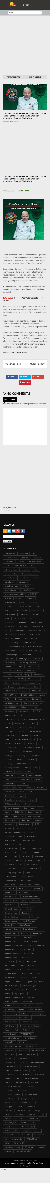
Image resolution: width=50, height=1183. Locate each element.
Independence (25, 824)
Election (21, 731)
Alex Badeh (27, 590)
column (22, 687)
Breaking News (25, 659)
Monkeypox (23, 893)
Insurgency (32, 828)
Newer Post (14, 363)
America (8, 598)
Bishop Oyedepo (11, 655)
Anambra (30, 598)
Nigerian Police (26, 949)
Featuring (8, 763)
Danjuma (35, 699)
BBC (6, 630)
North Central (33, 969)
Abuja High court (20, 566)
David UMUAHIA (10, 707)
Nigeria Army (26, 913)
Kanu (20, 864)
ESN (34, 739)
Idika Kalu (19, 812)
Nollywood (9, 969)
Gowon (21, 792)
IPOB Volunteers (29, 840)
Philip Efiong (9, 1010)
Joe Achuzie (26, 856)
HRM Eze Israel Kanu (12, 804)
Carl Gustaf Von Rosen (13, 671)
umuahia (24, 1123)
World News (29, 1147)
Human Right (29, 804)
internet (34, 832)
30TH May (24, 554)
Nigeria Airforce (11, 913)
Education (20, 727)
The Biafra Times (31, 1160)
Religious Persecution (13, 1046)
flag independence (12, 768)
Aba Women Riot (11, 558)
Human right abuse (12, 808)
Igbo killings (18, 816)
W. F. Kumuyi (39, 1135)
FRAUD (35, 768)
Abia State (9, 562)
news (24, 901)
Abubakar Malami (35, 562)
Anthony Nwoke (11, 602)
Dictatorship (23, 711)
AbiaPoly (21, 562)
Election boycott (35, 731)
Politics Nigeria (38, 1014)
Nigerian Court (28, 937)
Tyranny (7, 1119)
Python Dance (28, 1030)
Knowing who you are (13, 873)
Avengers (22, 622)
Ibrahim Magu (29, 808)
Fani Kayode (9, 756)
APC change (33, 602)
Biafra (22, 634)
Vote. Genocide (24, 1135)
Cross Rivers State (28, 695)
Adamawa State (11, 570)
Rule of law (31, 1054)
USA (16, 1131)
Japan (24, 852)
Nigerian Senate (11, 957)
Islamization (36, 848)
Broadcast (8, 667)
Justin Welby (9, 864)
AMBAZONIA (32, 594)
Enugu (7, 739)
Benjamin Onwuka (35, 630)
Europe (7, 743)
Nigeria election (11, 921)
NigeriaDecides (11, 933)
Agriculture (23, 578)
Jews (6, 856)
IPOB (20, 836)
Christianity (38, 675)
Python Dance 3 (10, 1034)
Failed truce (27, 751)
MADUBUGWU (26, 881)
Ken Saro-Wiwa (10, 869)
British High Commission (29, 663)
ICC (40, 808)
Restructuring (31, 1046)
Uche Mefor (33, 1119)
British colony (10, 663)
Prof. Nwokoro (10, 1026)
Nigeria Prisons (29, 929)
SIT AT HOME (25, 1074)
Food (26, 768)
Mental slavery (25, 885)
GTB (30, 792)
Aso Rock (36, 614)
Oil (42, 986)
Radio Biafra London (12, 1038)
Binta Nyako (34, 651)
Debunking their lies (29, 707)
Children (8, 675)
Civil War (20, 679)
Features (31, 760)
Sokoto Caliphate (31, 1078)
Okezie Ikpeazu (21, 990)
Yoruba (41, 1147)
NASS (7, 901)
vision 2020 (9, 1135)
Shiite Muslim (10, 1074)
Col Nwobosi (9, 687)
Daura (26, 703)
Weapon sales (17, 1139)
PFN (37, 1006)
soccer (17, 1078)
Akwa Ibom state (11, 586)
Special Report (10, 1099)
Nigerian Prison (29, 953)
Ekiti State (9, 731)
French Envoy (9, 776)
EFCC (30, 727)
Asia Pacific (23, 614)
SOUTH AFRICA (20, 1082)
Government (9, 792)
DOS (21, 715)
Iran (20, 844)
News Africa (35, 901)
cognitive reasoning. (32, 683)
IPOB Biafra (31, 836)
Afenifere (25, 570)
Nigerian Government (31, 941)
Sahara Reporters (23, 1058)
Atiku (7, 618)
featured (19, 760)
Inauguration (9, 824)
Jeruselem (35, 852)
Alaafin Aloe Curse (11, 590)
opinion (31, 998)
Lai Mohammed (10, 877)
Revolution (9, 1050)
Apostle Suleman (24, 606)
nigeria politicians (12, 929)
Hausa (21, 796)
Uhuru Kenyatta (10, 1123)
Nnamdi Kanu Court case (14, 965)
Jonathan (8, 860)
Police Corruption (35, 1010)
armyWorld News (20, 610)
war (6, 1139)
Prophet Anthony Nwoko (29, 1026)
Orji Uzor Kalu (27, 1002)
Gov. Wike (41, 788)
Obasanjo (23, 977)
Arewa (7, 610)
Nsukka (39, 973)
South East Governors (13, 1086)
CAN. (38, 667)
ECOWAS (32, 723)
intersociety (9, 836)
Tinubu (7, 1115)
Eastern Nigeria (10, 719)
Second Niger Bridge (36, 1062)
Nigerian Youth (27, 957)
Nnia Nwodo (32, 965)
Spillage (24, 1099)
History (31, 800)
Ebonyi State (19, 723)
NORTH (20, 969)
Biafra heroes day (11, 643)
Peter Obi (27, 1006)
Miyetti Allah (9, 893)
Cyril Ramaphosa (21, 699)
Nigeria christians (11, 917)
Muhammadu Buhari (30, 897)
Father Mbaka (35, 756)
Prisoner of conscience (30, 1022)
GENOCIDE (23, 784)
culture (42, 695)
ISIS (24, 848)
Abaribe (25, 558)
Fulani (21, 776)
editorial (8, 727)
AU (31, 618)
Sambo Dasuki (10, 1062)
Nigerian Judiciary (37, 945)
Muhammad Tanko (11, 897)
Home (6, 1163)
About (13, 1163)
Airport (35, 578)
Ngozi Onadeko (11, 905)
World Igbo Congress (13, 1147)
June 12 (39, 860)
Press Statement (11, 1022)
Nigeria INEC (9, 925)
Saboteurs (8, 1058)
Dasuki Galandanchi (12, 703)
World (7, 1143)
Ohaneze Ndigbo (29, 986)
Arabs (38, 606)
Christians (8, 679)
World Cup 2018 (19, 1143)
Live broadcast (10, 881)
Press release (24, 1018)
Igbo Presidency (34, 816)
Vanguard (26, 1131)
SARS (22, 1062)
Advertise (21, 1163)
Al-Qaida (26, 586)
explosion (18, 743)
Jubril (30, 860)
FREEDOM (8, 772)
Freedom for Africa (24, 772)
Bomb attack (9, 659)
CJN (29, 679)
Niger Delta (25, 905)
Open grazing (20, 994)
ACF (32, 566)
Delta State (9, 711)
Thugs (37, 1111)
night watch (9, 961)
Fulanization (25, 780)
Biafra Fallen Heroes (12, 638)
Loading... (6, 510)
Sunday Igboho (27, 1103)
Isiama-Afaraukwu (11, 848)
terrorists (31, 1107)
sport (34, 1099)
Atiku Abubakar (19, 618)
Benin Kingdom (18, 630)
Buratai (29, 667)
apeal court (9, 606)
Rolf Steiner (9, 1054)
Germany (29, 788)
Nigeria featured (28, 921)
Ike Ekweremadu (11, 820)
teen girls (8, 1107)
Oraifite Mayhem (11, 1002)
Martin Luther (10, 885)
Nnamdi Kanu (31, 961)
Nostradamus (27, 973)
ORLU (39, 1002)
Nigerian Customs (11, 941)
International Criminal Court (15, 832)
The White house (23, 1111)
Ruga (20, 1054)
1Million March (10, 554)
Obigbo (7, 982)
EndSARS (36, 735)
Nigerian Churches (11, 937)
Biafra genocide (31, 638)
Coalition (16, 683)
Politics (24, 1014)
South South (30, 1086)
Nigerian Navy (10, 949)
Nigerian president (12, 953)
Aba (33, 554)
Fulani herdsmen (34, 776)
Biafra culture (35, 634)
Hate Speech (9, 796)
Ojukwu (7, 990)
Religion (22, 1042)
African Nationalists (29, 574)
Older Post (36, 363)
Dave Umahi (37, 703)
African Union (10, 578)
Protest (7, 1030)
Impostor (38, 820)
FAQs (29, 1163)
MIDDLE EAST (23, 889)
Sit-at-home (39, 1074)
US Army (8, 1131)
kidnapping (34, 869)
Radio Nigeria (30, 1038)
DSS (29, 715)
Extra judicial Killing (12, 747)
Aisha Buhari (9, 582)
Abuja (7, 566)
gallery (37, 780)
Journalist (19, 860)
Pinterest (26, 382)
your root (8, 1151)
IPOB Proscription (11, 840)
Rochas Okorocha (38, 1050)
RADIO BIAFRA (26, 1034)
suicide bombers (11, 1103)
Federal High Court (24, 763)
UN (33, 1123)
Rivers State (22, 1050)
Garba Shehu (9, 784)
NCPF (15, 901)
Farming (22, 756)
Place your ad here (10, 507)
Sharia (7, 1070)
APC (22, 602)
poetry (21, 1010)
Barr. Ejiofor (23, 626)
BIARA (22, 651)
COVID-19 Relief (38, 691)
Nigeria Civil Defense (31, 917)
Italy (15, 852)
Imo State (26, 820)
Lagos (28, 873)
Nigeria (29, 909)
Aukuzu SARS (9, 622)
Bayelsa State (38, 626)
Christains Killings (22, 675)
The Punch (8, 1111)
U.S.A (22, 1119)
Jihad (15, 856)
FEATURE (8, 760)
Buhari (19, 667)
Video (37, 1131)
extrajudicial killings (33, 747)
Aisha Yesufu (23, 582)
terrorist (20, 1107)
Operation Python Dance (14, 998)
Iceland (7, 812)
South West (9, 1090)
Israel (7, 852)
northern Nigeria (11, 973)
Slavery (7, 1078)
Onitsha (8, 994)
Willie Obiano (32, 1139)
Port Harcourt (10, 1018)
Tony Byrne (19, 1115)
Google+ (38, 376)
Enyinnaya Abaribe (21, 739)
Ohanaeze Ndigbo (11, 986)
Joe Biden (39, 856)
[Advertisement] (25, 45)
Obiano (34, 977)
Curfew (7, 699)
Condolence (34, 687)
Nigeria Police (24, 925)
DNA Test (36, 711)
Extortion (30, 743)
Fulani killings (10, 780)
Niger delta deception (13, 909)
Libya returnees (27, 877)
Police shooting (11, 1014)
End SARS (24, 735)
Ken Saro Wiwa (32, 864)
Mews (37, 885)
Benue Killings (10, 634)
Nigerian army (38, 933)
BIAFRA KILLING (29, 643)
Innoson (8, 828)
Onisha (34, 990)
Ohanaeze (40, 982)
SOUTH (7, 1082)
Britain (38, 659)
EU (41, 739)
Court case (23, 691)
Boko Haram (26, 655)
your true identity (23, 1151)
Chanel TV (30, 671)
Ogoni (29, 982)
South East (35, 1082)
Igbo (6, 816)
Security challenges (30, 1066)
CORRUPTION (10, 691)
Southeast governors (13, 1094)
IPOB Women (9, 844)
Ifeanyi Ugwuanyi (34, 812)
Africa (36, 570)
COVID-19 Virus (10, 695)
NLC (19, 961)
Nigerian (24, 933)
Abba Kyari (37, 558)
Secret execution (11, 1066)
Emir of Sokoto (10, 735)
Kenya (23, 869)
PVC (16, 1030)
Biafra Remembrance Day (14, 646)
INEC (37, 824)
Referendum (9, 1042)
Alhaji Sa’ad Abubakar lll (14, 594)
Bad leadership (36, 622)
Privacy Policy (38, 1163)
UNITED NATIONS (28, 1127)
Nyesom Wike (10, 977)
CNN (6, 683)
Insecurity (19, 828)
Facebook (13, 376)
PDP (17, 1006)
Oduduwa (18, 982)
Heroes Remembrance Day (14, 800)
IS (27, 844)
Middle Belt (9, 889)
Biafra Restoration (35, 646)
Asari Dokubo (10, 614)
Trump (42, 1115)
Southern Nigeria (31, 1094)
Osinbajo (8, 1006)
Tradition (31, 1115)
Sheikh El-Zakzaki (21, 1070)
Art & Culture (36, 610)
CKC (37, 679)
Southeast (22, 1090)
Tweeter (26, 376)
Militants (37, 889)
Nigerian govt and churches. (15, 945)
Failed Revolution (11, 751)
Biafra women (10, 651)
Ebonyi (7, 723)
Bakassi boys (9, 626)
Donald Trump (10, 715)
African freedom (11, 574)
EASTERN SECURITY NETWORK (32, 719)
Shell (34, 1070)
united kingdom (11, 1127)
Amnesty (19, 598)
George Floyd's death (13, 788)
